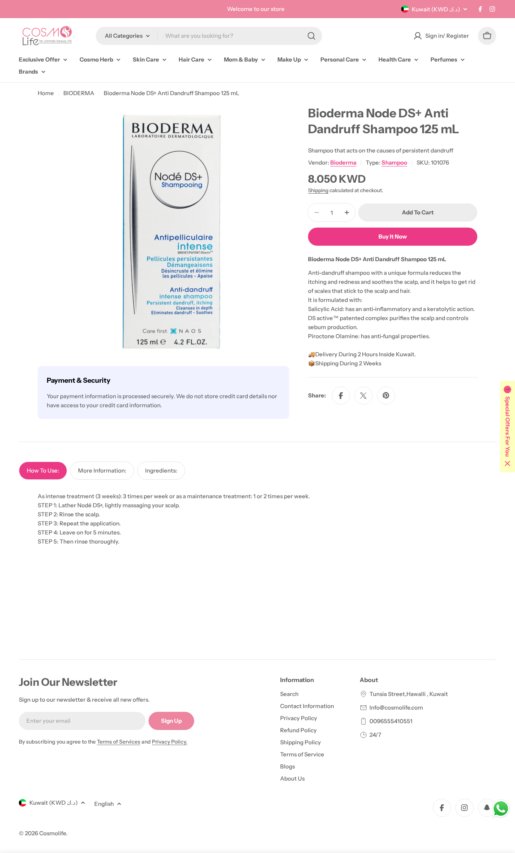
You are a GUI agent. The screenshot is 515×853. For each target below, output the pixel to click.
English (104, 803)
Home (46, 93)
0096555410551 (390, 721)
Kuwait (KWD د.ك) (436, 9)
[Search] (311, 35)
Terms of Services (118, 741)
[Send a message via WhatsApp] (500, 808)
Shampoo (394, 162)
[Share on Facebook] (341, 395)
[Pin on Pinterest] (386, 395)
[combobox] (209, 36)
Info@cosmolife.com (396, 707)
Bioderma (343, 162)
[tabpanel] (257, 519)
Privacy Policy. (169, 741)
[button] (507, 426)
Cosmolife (52, 833)
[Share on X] (363, 395)
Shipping (318, 190)
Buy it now (393, 236)
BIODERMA (78, 93)
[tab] (43, 471)
